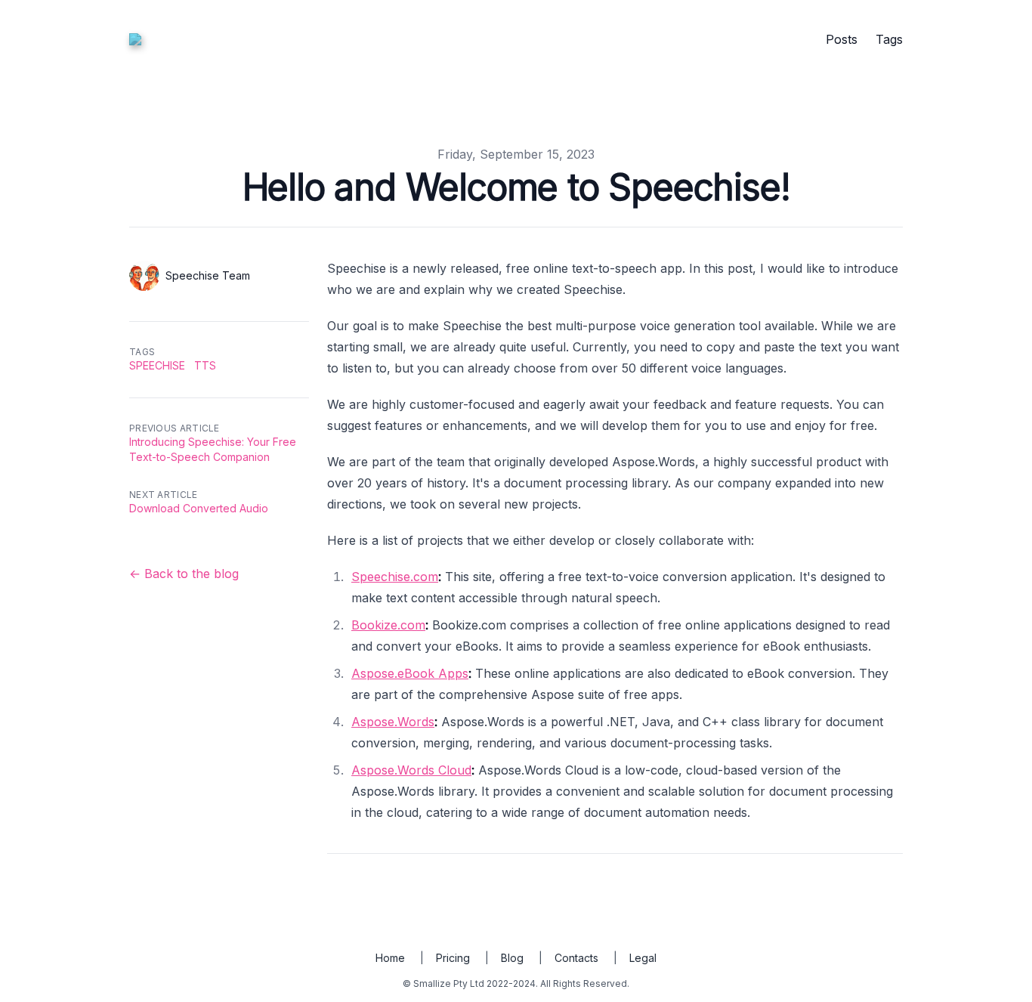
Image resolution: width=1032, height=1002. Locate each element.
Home (390, 957)
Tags (889, 39)
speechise (157, 365)
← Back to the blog (184, 573)
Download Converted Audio (198, 508)
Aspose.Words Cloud (411, 770)
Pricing (453, 957)
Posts (841, 39)
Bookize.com (388, 624)
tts (205, 365)
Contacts (576, 957)
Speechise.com (394, 576)
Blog (512, 957)
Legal (643, 957)
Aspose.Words (392, 721)
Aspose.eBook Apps (409, 673)
